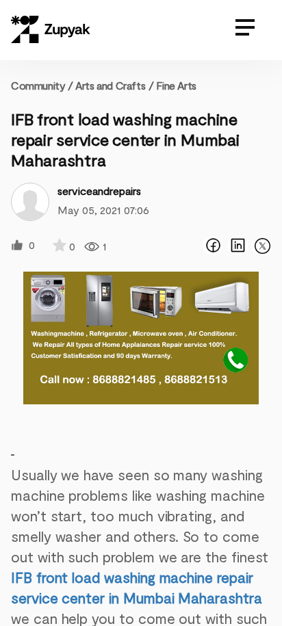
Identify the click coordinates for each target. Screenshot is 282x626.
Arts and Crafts (110, 85)
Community (42, 85)
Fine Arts (176, 85)
